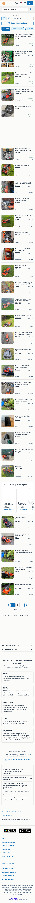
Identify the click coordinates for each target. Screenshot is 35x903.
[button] (21, 3)
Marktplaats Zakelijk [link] (8, 842)
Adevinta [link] (4, 876)
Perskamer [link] (12, 872)
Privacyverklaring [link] (7, 856)
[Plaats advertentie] (30, 3)
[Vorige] (8, 605)
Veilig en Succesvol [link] (7, 846)
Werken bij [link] (5, 872)
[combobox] (15, 9)
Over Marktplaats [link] (7, 868)
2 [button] (17, 605)
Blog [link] (2, 838)
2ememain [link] (5, 879)
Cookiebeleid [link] (5, 860)
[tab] (3, 18)
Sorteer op (16, 15)
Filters (7, 29)
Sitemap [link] (11, 879)
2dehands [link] (10, 876)
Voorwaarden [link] (6, 853)
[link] (4, 3)
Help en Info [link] (5, 849)
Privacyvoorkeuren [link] (7, 863)
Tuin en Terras (16, 29)
